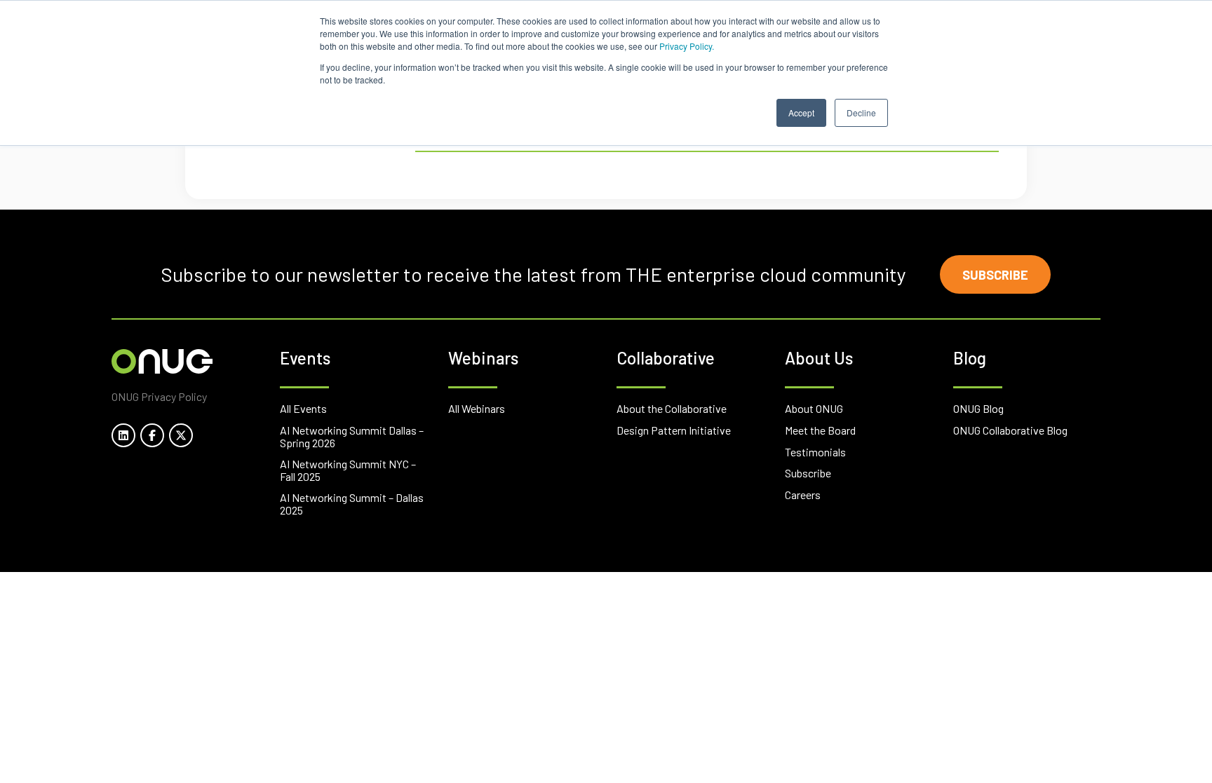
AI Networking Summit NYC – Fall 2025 (348, 470)
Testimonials (815, 451)
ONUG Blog (978, 408)
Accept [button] (801, 112)
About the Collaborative (672, 408)
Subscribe (995, 274)
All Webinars (476, 408)
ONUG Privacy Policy (159, 396)
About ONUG (814, 408)
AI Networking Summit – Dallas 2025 (352, 504)
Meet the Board (820, 430)
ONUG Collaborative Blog (1010, 430)
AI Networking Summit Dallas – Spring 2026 (352, 436)
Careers (803, 494)
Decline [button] (861, 112)
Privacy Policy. (686, 46)
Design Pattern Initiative (674, 430)
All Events (303, 408)
